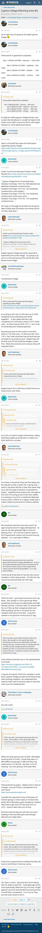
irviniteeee (6, 14)
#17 (39, 724)
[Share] (36, 30)
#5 (40, 167)
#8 (40, 293)
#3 (40, 92)
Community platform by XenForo (20, 931)
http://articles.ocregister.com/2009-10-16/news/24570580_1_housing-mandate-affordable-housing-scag (18, 666)
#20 (39, 878)
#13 (39, 552)
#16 (39, 701)
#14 (39, 594)
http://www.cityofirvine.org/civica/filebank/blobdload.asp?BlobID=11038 (21, 175)
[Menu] (3, 2)
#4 (40, 139)
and (11, 506)
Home (4, 926)
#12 (39, 521)
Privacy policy (28, 924)
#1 (40, 30)
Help (36, 924)
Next (21, 900)
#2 (40, 52)
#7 (40, 275)
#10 (39, 405)
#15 (39, 630)
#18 (39, 781)
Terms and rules (16, 924)
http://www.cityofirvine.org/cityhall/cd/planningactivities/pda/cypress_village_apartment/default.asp (21, 150)
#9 (40, 361)
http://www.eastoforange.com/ (13, 792)
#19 (39, 831)
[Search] (39, 2)
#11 (39, 455)
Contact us (5, 924)
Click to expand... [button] (21, 249)
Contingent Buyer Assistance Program (23, 17)
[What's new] (34, 2)
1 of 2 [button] (14, 900)
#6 (40, 225)
